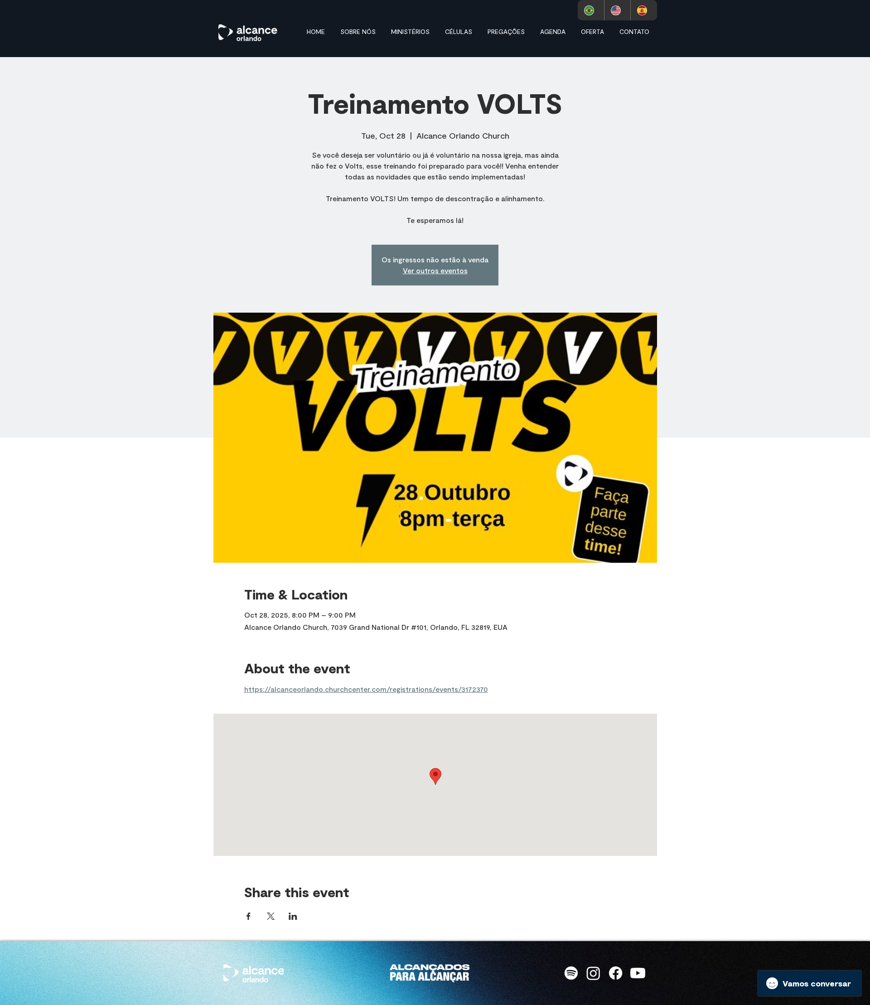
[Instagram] (593, 973)
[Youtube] (638, 973)
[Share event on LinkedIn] (293, 916)
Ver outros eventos (435, 270)
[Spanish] (643, 10)
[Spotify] (571, 973)
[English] (617, 10)
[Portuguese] (591, 10)
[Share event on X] (270, 916)
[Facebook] (615, 973)
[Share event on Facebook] (248, 916)
